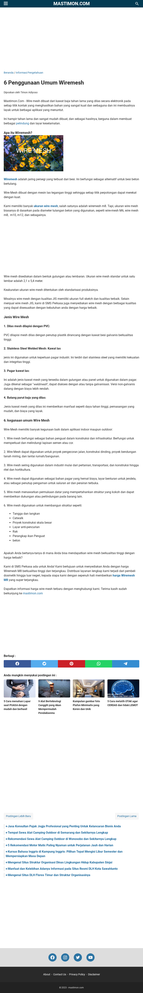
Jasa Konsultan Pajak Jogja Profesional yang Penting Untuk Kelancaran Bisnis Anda (64, 826)
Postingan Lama (126, 816)
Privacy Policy (77, 974)
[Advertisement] (71, 39)
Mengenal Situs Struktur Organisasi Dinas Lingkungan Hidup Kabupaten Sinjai (60, 862)
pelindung (22, 123)
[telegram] (125, 664)
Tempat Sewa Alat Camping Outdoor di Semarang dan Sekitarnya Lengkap (58, 832)
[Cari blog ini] (137, 3)
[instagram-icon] (65, 957)
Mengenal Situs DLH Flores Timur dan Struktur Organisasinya (49, 875)
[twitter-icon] (78, 957)
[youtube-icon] (90, 957)
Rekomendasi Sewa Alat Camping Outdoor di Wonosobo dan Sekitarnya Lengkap (62, 839)
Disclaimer (94, 974)
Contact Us (59, 974)
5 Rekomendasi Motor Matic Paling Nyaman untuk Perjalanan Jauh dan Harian (60, 845)
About (46, 974)
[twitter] (44, 664)
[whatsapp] (98, 664)
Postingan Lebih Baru (18, 816)
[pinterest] (71, 664)
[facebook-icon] (52, 957)
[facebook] (17, 664)
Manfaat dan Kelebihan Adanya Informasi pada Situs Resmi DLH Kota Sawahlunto (63, 868)
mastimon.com (71, 3)
